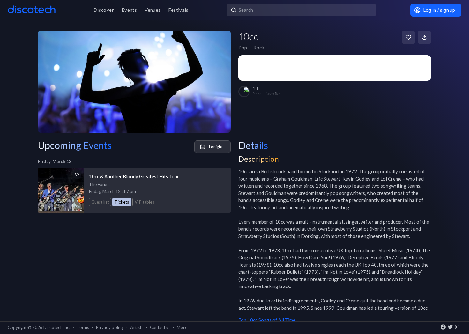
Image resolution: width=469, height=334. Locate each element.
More (182, 327)
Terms (83, 327)
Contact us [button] (160, 327)
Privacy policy (110, 327)
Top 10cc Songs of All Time (266, 320)
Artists (136, 327)
